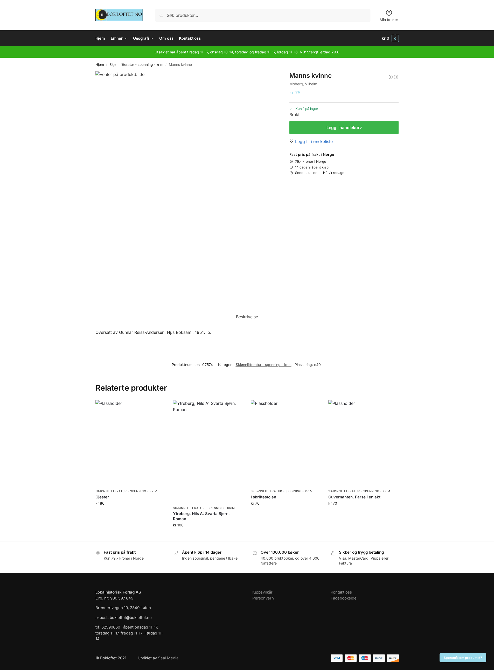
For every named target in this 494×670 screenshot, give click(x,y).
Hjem (99, 64)
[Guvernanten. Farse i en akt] (363, 443)
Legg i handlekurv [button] (130, 514)
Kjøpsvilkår (262, 592)
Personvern (263, 598)
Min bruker (389, 19)
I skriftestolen (263, 497)
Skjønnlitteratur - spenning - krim (136, 64)
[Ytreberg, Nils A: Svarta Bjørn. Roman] (208, 451)
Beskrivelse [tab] (247, 316)
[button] (390, 38)
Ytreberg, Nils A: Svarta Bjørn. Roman (201, 516)
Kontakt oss (341, 592)
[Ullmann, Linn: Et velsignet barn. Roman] (390, 77)
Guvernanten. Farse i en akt (354, 497)
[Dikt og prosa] (396, 77)
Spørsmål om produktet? (463, 658)
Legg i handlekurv (344, 127)
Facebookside (344, 598)
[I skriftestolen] (286, 443)
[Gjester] (130, 443)
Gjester (102, 497)
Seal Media (168, 657)
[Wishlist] (157, 408)
